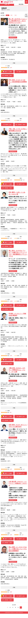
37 (11, 238)
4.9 (8, 67)
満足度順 (21, 4)
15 (11, 469)
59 (11, 180)
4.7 (8, 238)
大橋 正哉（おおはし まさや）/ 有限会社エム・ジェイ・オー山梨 (17, 369)
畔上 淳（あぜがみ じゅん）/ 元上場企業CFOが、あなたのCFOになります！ (18, 20)
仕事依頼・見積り (8, 75)
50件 (16, 15)
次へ (21, 607)
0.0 (18, 120)
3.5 (20, 534)
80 (11, 592)
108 (11, 301)
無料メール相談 (8, 71)
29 (11, 534)
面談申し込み (22, 71)
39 (11, 355)
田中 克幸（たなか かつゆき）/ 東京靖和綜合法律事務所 (18, 81)
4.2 (7, 120)
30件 (11, 15)
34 (11, 67)
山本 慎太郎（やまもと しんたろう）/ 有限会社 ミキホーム (18, 483)
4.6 (8, 355)
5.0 (21, 180)
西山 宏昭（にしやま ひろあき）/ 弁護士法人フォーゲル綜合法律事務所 (18, 549)
